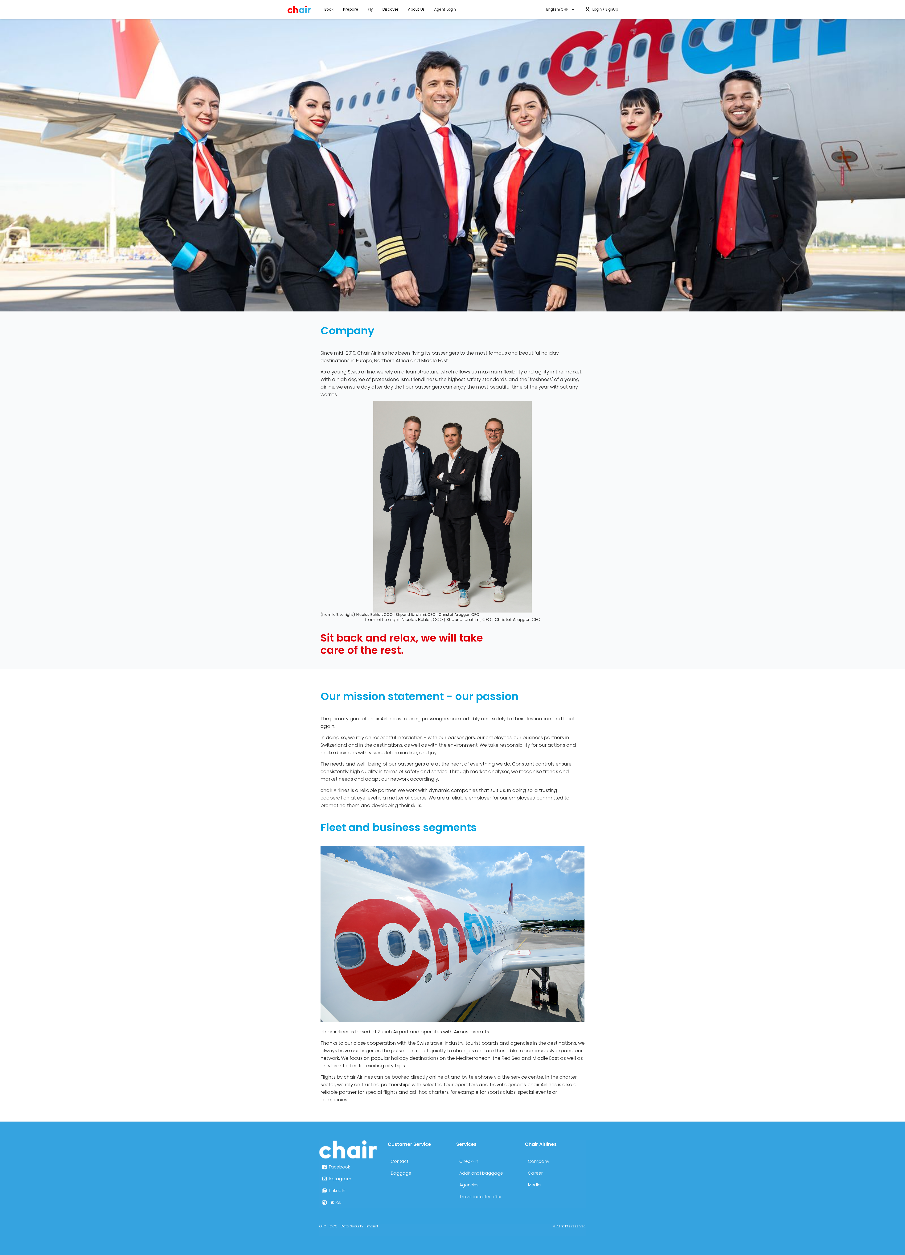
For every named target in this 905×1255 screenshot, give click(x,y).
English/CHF (557, 9)
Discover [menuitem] (390, 9)
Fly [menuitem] (370, 9)
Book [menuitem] (328, 9)
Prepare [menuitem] (350, 9)
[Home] (349, 1159)
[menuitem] (445, 9)
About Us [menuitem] (416, 9)
